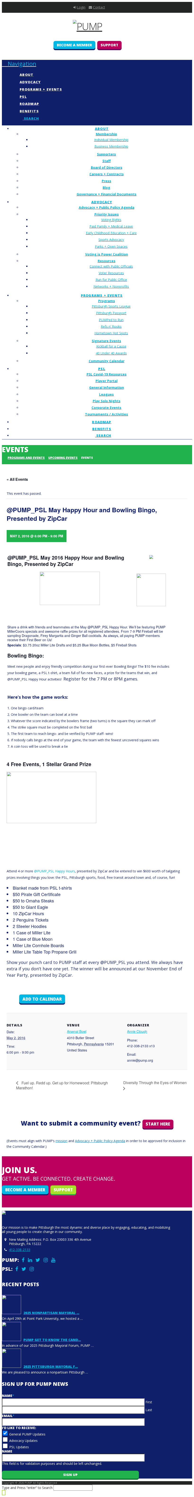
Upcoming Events (63, 458)
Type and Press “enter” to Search (27, 1487)
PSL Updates (19, 1447)
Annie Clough (137, 1031)
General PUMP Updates (27, 1434)
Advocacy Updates (23, 1440)
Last (149, 1410)
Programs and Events (26, 458)
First (149, 1402)
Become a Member (74, 45)
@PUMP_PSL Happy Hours (54, 871)
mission (61, 1141)
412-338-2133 (19, 1249)
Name (8, 1395)
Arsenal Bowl (76, 1031)
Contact (99, 7)
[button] (19, 63)
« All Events (17, 479)
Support (109, 45)
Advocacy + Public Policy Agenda (100, 1141)
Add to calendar (42, 999)
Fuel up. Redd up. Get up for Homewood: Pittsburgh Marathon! (62, 1085)
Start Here (158, 1124)
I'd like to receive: (19, 1428)
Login (81, 7)
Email (8, 1415)
